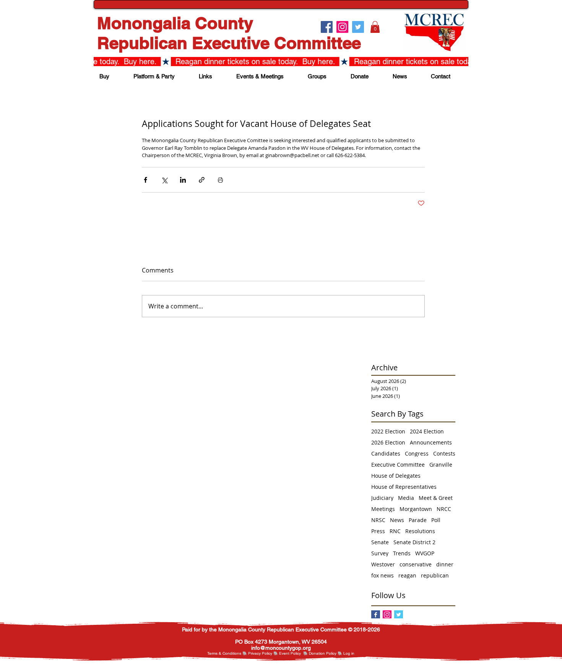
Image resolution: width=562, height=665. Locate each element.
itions (236, 653)
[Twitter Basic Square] (398, 614)
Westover (383, 564)
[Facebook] (375, 614)
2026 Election (388, 442)
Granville (440, 464)
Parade (418, 520)
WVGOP (424, 553)
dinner (444, 564)
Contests (444, 453)
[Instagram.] (342, 27)
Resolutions (420, 531)
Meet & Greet (436, 498)
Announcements (431, 442)
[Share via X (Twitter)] (164, 179)
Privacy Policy (260, 653)
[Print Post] (220, 179)
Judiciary (382, 498)
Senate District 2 (414, 542)
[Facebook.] (327, 27)
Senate (380, 542)
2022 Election (388, 431)
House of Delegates (396, 475)
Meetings (383, 509)
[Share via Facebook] (145, 179)
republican (435, 575)
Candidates (385, 453)
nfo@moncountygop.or (280, 648)
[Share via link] (201, 179)
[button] (375, 27)
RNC (395, 531)
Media (406, 498)
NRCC (444, 509)
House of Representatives (404, 486)
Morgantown (416, 509)
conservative (416, 564)
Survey (379, 553)
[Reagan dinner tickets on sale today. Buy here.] (281, 61)
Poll (435, 520)
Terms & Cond (219, 653)
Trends (402, 553)
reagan (407, 575)
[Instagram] (387, 614)
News (397, 520)
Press (378, 531)
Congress (417, 453)
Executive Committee (398, 464)
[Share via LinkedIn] (183, 179)
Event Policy (290, 653)
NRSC (378, 520)
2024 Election (427, 431)
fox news (382, 575)
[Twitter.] (358, 27)
